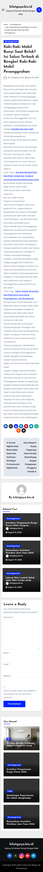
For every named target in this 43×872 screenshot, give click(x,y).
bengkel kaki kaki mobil (22, 129)
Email (6, 664)
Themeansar (21, 868)
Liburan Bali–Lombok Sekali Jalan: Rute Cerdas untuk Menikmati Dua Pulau (20, 580)
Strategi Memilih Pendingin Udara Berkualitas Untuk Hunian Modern (21, 746)
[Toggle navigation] (3, 9)
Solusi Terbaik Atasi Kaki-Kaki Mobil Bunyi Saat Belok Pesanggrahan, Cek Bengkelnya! (21, 295)
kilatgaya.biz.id (20, 6)
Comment (8, 617)
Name (6, 653)
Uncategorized (11, 41)
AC (9, 739)
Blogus (35, 865)
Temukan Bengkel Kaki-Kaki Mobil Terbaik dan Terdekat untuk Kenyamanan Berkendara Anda (21, 176)
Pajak (10, 791)
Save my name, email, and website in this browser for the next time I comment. (19, 694)
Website (7, 676)
